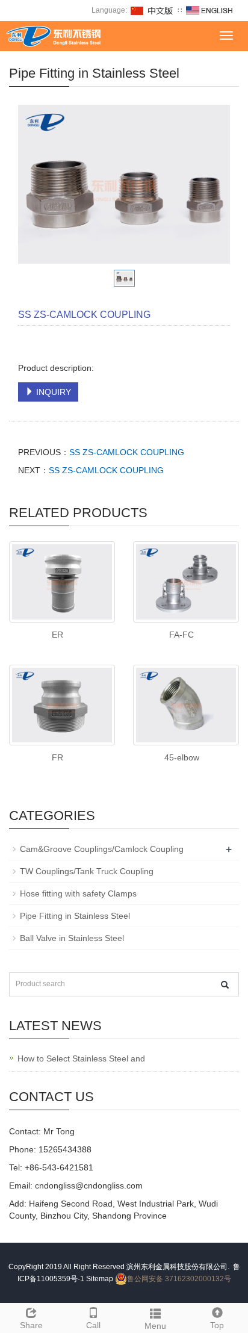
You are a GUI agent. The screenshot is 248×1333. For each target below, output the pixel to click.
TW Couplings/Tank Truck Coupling (86, 871)
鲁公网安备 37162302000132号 (179, 1279)
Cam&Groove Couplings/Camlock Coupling (102, 849)
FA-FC (181, 634)
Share (31, 1325)
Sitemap (99, 1279)
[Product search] (224, 985)
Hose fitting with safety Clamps (78, 893)
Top (217, 1325)
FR (57, 757)
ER (57, 634)
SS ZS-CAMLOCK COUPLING (126, 452)
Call (93, 1325)
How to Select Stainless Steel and (81, 1058)
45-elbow (181, 757)
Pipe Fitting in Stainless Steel (75, 916)
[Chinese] (152, 10)
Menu (155, 1326)
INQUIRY (52, 392)
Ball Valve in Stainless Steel (72, 938)
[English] (209, 10)
